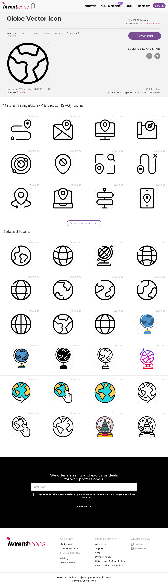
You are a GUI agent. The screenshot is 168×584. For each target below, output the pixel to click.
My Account (66, 544)
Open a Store (67, 562)
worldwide (155, 92)
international (140, 92)
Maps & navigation (150, 23)
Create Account (69, 548)
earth (120, 92)
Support (100, 548)
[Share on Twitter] (157, 56)
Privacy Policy (103, 557)
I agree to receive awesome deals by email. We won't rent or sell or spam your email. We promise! (86, 495)
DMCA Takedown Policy (109, 565)
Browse (90, 6)
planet (111, 92)
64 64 (46, 33)
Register (144, 6)
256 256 (73, 33)
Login (129, 6)
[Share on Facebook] (149, 56)
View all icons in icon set (84, 223)
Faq (97, 552)
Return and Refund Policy (110, 561)
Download (33, 116)
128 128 (59, 33)
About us (100, 544)
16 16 (23, 33)
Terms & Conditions (84, 580)
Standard (22, 92)
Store (159, 5)
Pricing (64, 558)
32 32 (34, 33)
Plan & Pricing (111, 5)
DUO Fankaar (141, 20)
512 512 (12, 36)
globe (128, 92)
